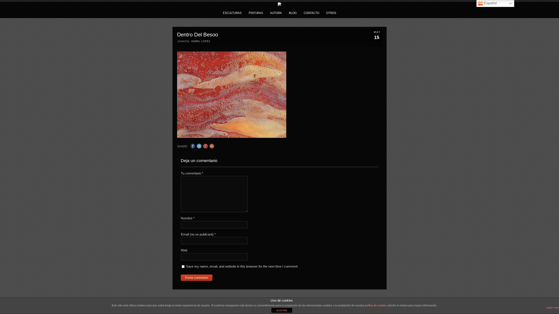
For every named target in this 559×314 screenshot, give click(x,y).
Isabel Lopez (200, 41)
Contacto (311, 13)
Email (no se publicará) (198, 234)
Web (184, 250)
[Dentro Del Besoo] (231, 136)
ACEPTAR (281, 310)
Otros (331, 13)
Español (490, 3)
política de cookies (376, 305)
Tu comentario (192, 173)
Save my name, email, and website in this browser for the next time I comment (242, 266)
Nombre (188, 218)
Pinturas (256, 13)
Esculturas (232, 13)
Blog (293, 13)
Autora (276, 13)
